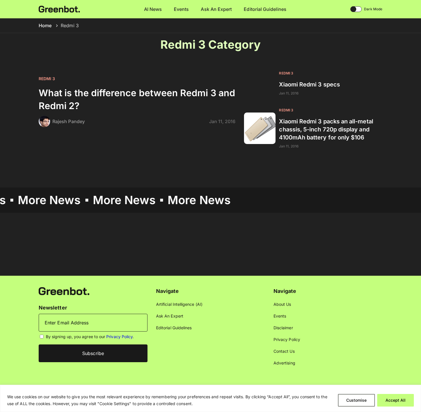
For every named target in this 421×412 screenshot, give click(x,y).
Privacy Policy (119, 336)
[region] (210, 398)
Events (181, 9)
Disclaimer (283, 327)
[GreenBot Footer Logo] (64, 290)
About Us (282, 304)
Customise (356, 400)
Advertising (284, 362)
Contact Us (284, 351)
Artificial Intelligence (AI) (179, 304)
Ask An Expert (216, 9)
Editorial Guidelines (265, 9)
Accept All (395, 400)
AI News (153, 9)
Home (45, 25)
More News (41, 200)
